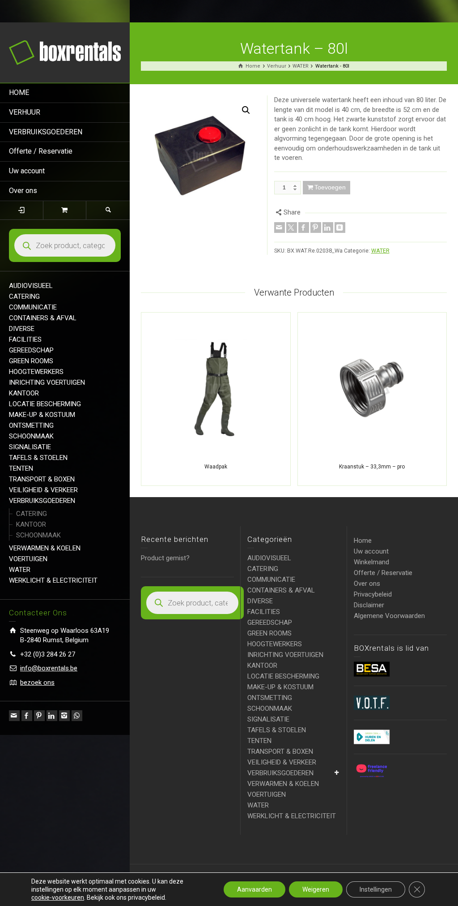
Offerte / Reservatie (40, 151)
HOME (19, 92)
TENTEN (21, 468)
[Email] (14, 715)
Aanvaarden (254, 889)
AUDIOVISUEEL (31, 286)
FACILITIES (25, 339)
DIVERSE (21, 329)
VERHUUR (24, 112)
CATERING (24, 296)
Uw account (27, 171)
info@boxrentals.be (48, 668)
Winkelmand (371, 562)
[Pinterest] (39, 715)
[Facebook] (26, 715)
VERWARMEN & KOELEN (45, 548)
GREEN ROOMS (31, 361)
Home (363, 541)
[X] (291, 227)
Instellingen (376, 889)
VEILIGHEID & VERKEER (43, 490)
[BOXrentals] (65, 52)
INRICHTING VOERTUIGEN (47, 382)
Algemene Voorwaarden (389, 616)
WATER (19, 570)
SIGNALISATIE (30, 447)
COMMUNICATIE (33, 307)
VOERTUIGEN (28, 559)
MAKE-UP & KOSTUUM (42, 415)
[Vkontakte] (340, 227)
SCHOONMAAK (31, 436)
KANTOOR (24, 393)
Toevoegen (330, 187)
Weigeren (315, 889)
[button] (246, 110)
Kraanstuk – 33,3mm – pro (372, 467)
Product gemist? (165, 558)
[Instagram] (64, 715)
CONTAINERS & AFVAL (42, 318)
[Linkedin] (52, 715)
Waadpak (215, 467)
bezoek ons (37, 682)
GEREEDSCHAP (31, 350)
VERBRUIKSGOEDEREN (45, 132)
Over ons (23, 190)
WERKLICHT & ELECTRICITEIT (53, 580)
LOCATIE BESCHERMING (45, 404)
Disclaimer (369, 605)
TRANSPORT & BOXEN (42, 479)
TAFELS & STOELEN (38, 458)
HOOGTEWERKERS (36, 372)
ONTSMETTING (31, 425)
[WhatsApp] (77, 715)
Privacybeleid (373, 594)
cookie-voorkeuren (57, 897)
